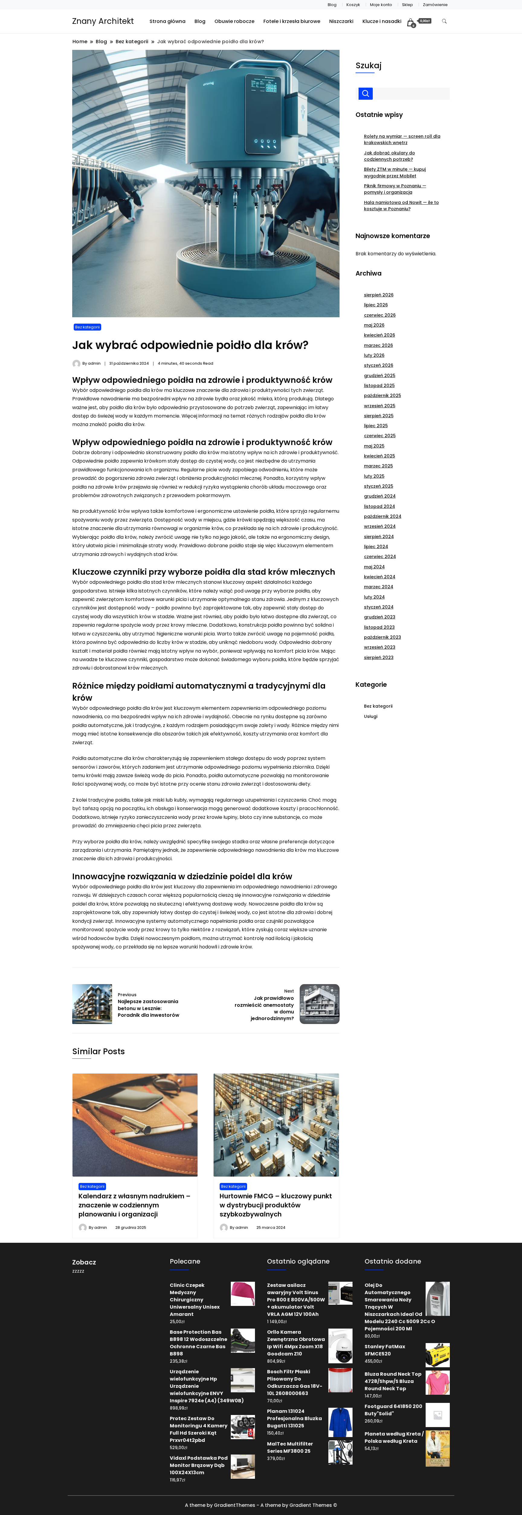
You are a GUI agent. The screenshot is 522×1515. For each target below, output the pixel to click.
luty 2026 (374, 355)
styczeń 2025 (378, 486)
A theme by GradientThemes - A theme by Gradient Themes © (261, 1505)
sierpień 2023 (379, 657)
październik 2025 (382, 395)
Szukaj (369, 65)
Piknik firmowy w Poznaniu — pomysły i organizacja (395, 189)
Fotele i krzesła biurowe (291, 21)
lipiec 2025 (376, 426)
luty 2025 (374, 476)
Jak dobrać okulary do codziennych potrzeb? (389, 156)
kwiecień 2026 (379, 335)
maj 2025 (374, 446)
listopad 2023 (379, 627)
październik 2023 (382, 637)
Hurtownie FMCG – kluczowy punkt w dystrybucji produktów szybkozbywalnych (276, 1205)
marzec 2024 (378, 587)
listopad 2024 (379, 506)
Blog (332, 5)
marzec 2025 (378, 466)
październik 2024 (382, 516)
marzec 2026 (378, 345)
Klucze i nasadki (381, 21)
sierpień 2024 (379, 537)
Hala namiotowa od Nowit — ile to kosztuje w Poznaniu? (401, 205)
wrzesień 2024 (380, 526)
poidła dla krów (126, 424)
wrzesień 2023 (379, 647)
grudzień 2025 (379, 376)
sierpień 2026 (379, 295)
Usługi (370, 716)
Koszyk (353, 5)
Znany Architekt (103, 21)
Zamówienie (435, 5)
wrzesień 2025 (379, 406)
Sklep (407, 5)
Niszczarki (341, 21)
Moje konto (381, 5)
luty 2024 (374, 597)
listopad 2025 (379, 386)
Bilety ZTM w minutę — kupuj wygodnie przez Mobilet (395, 172)
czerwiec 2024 (380, 557)
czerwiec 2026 (380, 315)
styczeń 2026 (378, 365)
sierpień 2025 (379, 416)
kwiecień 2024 (379, 577)
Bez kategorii (87, 327)
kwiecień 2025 (379, 456)
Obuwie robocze (234, 21)
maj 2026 (374, 325)
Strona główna (167, 21)
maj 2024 (374, 567)
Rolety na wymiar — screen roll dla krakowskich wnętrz (402, 139)
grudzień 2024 (380, 496)
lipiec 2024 (376, 547)
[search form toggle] (444, 21)
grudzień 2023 (379, 617)
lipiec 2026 (376, 305)
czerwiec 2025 (380, 436)
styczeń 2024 (379, 607)
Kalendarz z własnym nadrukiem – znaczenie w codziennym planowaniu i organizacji (135, 1205)
